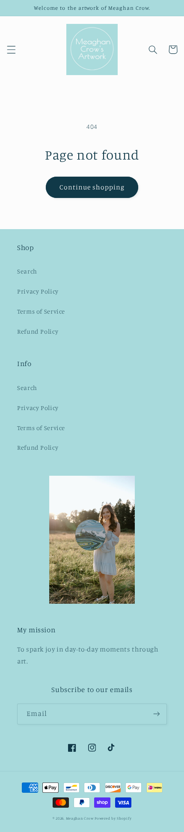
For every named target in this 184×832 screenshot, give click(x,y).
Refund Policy (37, 331)
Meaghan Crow (80, 818)
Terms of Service (41, 311)
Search (27, 271)
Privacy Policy (38, 291)
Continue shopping (92, 187)
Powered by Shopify (113, 818)
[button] (11, 49)
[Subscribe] (156, 714)
